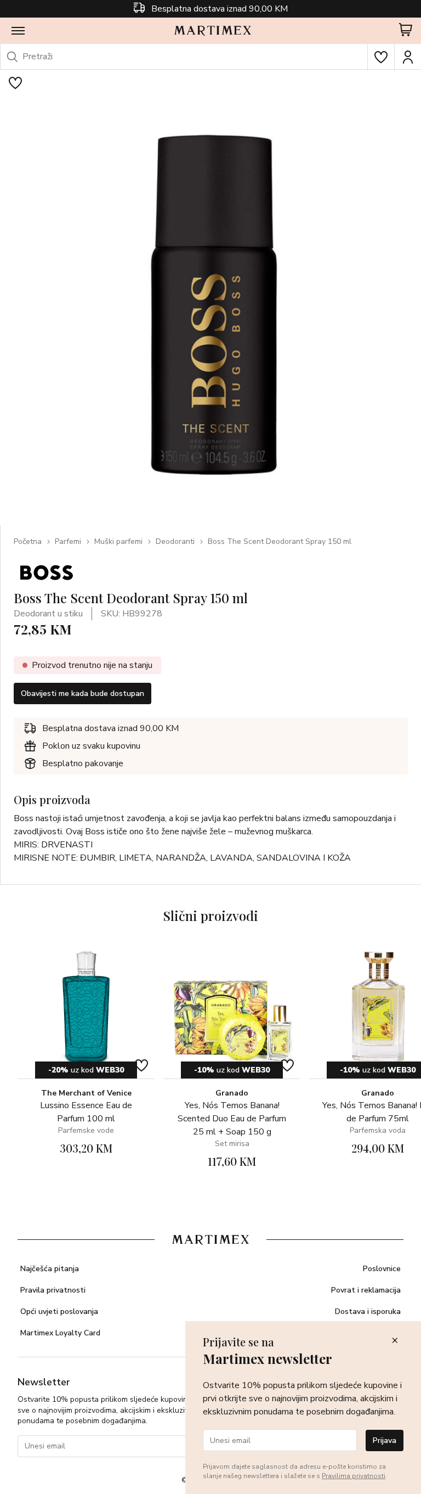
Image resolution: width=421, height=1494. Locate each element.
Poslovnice (382, 1268)
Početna (28, 541)
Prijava (384, 1440)
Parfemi (68, 541)
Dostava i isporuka (368, 1311)
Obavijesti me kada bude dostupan (82, 693)
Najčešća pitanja (49, 1268)
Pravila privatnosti (53, 1290)
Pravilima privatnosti (353, 1475)
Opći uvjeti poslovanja (59, 1311)
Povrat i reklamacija (366, 1290)
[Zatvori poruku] (394, 1341)
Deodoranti (175, 541)
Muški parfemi (118, 541)
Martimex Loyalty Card (60, 1333)
